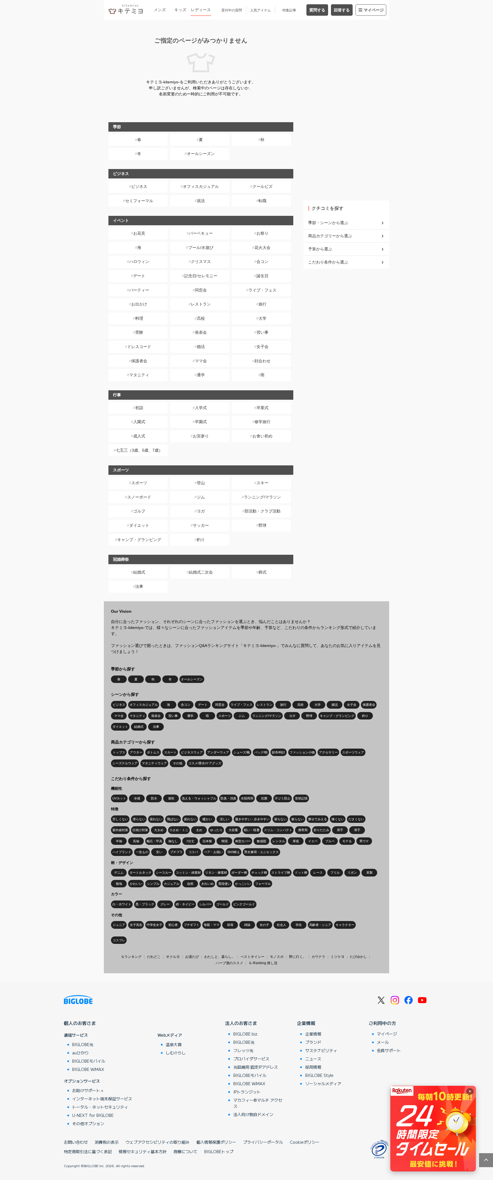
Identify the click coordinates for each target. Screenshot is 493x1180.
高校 (201, 318)
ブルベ (330, 841)
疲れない (190, 819)
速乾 (171, 798)
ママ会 (201, 361)
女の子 (264, 924)
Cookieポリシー (305, 1142)
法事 (139, 586)
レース (318, 872)
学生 (299, 924)
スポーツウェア (353, 752)
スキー (262, 483)
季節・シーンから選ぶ (328, 222)
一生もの (142, 852)
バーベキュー (201, 233)
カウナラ (318, 957)
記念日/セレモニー (200, 276)
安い (159, 852)
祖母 (230, 924)
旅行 (262, 304)
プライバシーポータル (263, 1142)
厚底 (296, 841)
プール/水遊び (200, 247)
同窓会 (201, 290)
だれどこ (154, 957)
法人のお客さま (241, 1023)
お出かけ (139, 304)
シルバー (205, 904)
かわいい (136, 883)
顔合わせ (262, 361)
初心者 (173, 924)
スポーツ (139, 483)
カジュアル (171, 883)
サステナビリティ (321, 1050)
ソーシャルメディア (323, 1083)
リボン (352, 872)
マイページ (374, 10)
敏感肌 (261, 841)
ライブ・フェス (262, 290)
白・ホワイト (121, 904)
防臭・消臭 (228, 798)
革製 (369, 872)
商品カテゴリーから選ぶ (330, 236)
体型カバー (243, 841)
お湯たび (192, 957)
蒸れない (156, 819)
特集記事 (289, 10)
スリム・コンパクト (278, 830)
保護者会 (139, 361)
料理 (139, 318)
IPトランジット (247, 1092)
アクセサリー (328, 752)
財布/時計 (278, 752)
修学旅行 (262, 421)
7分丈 (190, 841)
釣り (201, 539)
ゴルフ (139, 511)
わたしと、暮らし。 (219, 957)
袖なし (173, 841)
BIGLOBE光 (82, 1044)
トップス (119, 752)
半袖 (119, 841)
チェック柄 (259, 872)
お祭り (262, 233)
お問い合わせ (76, 1142)
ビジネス (139, 186)
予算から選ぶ (320, 249)
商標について (185, 1151)
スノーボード (139, 497)
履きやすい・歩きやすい (252, 819)
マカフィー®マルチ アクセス (257, 1103)
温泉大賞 (174, 1044)
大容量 (233, 830)
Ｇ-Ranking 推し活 (262, 963)
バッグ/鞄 (261, 752)
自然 (190, 883)
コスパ (193, 852)
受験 (139, 332)
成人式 (139, 436)
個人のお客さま (80, 1023)
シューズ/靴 (241, 752)
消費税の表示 (107, 1142)
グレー (165, 904)
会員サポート (389, 1050)
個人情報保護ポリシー (216, 1142)
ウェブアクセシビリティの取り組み (157, 1142)
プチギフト (191, 924)
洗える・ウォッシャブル (199, 798)
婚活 (201, 346)
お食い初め (262, 436)
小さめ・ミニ (178, 830)
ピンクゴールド (244, 904)
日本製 (207, 841)
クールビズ (262, 186)
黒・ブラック (145, 904)
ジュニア (119, 924)
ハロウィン (139, 261)
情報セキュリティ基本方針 (143, 1151)
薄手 (357, 830)
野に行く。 (297, 957)
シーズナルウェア (125, 763)
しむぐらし (176, 1053)
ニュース (313, 1059)
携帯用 (303, 830)
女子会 (262, 346)
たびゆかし (358, 957)
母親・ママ (211, 924)
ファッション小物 (302, 752)
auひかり (80, 1053)
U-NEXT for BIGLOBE (93, 1115)
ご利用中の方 (382, 1023)
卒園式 (201, 421)
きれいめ (207, 883)
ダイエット (139, 525)
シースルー (163, 872)
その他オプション (88, 1123)
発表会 (201, 332)
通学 (201, 375)
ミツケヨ (337, 957)
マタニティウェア (154, 763)
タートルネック (140, 872)
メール (383, 1042)
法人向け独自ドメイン (253, 1114)
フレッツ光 (243, 1050)
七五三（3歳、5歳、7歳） (139, 450)
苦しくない (120, 819)
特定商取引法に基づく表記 (88, 1151)
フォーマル (263, 883)
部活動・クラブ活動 (262, 511)
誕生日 (262, 276)
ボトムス (153, 752)
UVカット (119, 798)
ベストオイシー (252, 957)
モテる (347, 841)
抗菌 (264, 798)
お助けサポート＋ (88, 1090)
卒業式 (262, 407)
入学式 (201, 407)
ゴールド (222, 904)
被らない (297, 819)
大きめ (158, 830)
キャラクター (345, 924)
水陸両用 (247, 798)
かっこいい (243, 883)
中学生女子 (154, 924)
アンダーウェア (218, 752)
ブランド (313, 1042)
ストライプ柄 (280, 872)
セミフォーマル (139, 200)
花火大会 (262, 247)
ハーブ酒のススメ (229, 963)
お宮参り (201, 436)
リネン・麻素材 (216, 872)
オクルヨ (173, 957)
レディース (201, 9)
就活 (201, 200)
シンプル (153, 883)
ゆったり (216, 830)
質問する (317, 10)
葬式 (262, 572)
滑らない (139, 819)
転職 (262, 200)
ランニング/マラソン (262, 497)
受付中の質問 (231, 10)
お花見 (139, 233)
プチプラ (176, 852)
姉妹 (247, 924)
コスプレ (119, 940)
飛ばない (173, 819)
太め (199, 830)
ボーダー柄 (239, 872)
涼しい (224, 819)
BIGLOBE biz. (245, 1034)
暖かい (207, 819)
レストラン (201, 304)
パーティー (139, 290)
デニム (119, 872)
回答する (342, 10)
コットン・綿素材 (188, 872)
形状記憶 (301, 798)
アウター (136, 752)
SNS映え (233, 852)
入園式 (139, 421)
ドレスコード (139, 346)
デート (139, 276)
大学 (262, 318)
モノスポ (277, 957)
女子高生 (136, 924)
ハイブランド (121, 852)
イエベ (313, 841)
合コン (262, 261)
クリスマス (201, 261)
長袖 (136, 841)
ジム (201, 497)
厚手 (340, 830)
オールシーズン (201, 153)
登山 (201, 483)
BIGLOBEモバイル (88, 1061)
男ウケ (364, 841)
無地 (119, 883)
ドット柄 (301, 872)
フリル (335, 872)
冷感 (137, 798)
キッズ (180, 9)
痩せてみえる (317, 819)
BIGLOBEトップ (218, 1151)
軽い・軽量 (252, 830)
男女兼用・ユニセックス (261, 852)
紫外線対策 (120, 830)
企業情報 (306, 1023)
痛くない (338, 819)
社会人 (281, 924)
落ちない (280, 819)
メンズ (160, 9)
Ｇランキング (131, 957)
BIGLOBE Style (319, 1075)
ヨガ (201, 511)
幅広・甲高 (154, 841)
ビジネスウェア (192, 752)
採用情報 (313, 1067)
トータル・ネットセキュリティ (100, 1107)
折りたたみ (321, 830)
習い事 (262, 332)
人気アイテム (260, 10)
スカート (170, 752)
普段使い (224, 883)
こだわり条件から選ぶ (328, 262)
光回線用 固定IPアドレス (255, 1067)
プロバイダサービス (251, 1059)
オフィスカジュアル (201, 186)
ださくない (356, 819)
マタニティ (139, 375)
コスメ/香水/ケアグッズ (204, 763)
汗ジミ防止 (282, 798)
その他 (177, 763)
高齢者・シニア (320, 924)
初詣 (139, 407)
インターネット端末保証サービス (102, 1098)
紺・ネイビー (185, 904)
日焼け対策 (140, 830)
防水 (154, 798)
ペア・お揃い (213, 852)
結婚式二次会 (201, 572)
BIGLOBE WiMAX (88, 1069)
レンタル (278, 841)
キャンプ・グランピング (139, 539)
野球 (262, 525)
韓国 (224, 841)
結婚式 (139, 572)
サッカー (201, 525)
